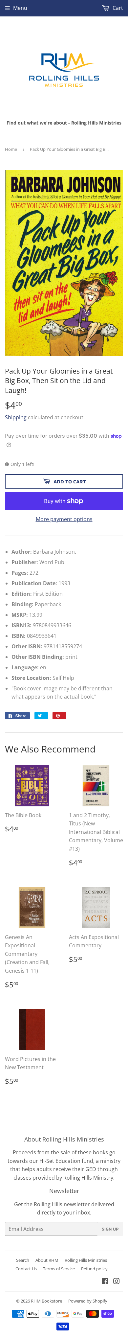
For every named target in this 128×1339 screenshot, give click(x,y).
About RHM (46, 1260)
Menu (20, 8)
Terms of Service (59, 1269)
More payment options (64, 519)
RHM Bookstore (46, 1301)
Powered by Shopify (87, 1301)
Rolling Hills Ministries (86, 1260)
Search (22, 1260)
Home (11, 149)
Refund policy (94, 1269)
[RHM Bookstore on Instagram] (116, 1281)
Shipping (16, 417)
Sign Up (110, 1229)
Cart (117, 8)
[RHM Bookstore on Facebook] (105, 1281)
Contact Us (26, 1269)
